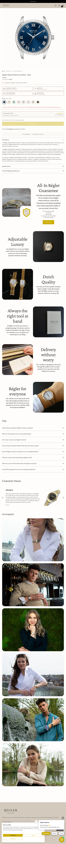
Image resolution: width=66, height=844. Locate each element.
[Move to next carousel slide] (63, 497)
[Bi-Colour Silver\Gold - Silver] (33, 102)
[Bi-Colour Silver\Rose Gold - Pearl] (28, 102)
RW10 (11, 79)
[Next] (44, 1)
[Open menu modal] (59, 5)
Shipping (11, 129)
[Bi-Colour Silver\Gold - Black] (38, 102)
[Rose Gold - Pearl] (19, 102)
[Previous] (22, 1)
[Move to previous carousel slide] (3, 497)
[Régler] (6, 5)
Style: (6, 98)
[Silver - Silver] (23, 102)
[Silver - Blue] (4, 102)
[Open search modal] (55, 5)
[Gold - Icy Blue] (14, 102)
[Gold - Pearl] (9, 102)
